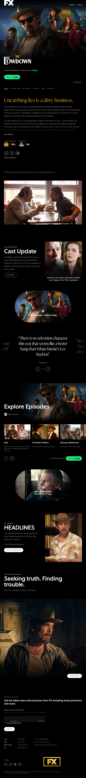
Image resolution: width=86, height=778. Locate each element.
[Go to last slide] (38, 369)
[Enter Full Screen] (80, 82)
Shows (72, 5)
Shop (5, 739)
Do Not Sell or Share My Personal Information (45, 745)
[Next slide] (48, 369)
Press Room (8, 745)
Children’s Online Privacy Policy (42, 742)
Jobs (5, 742)
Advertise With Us (22, 747)
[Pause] (74, 82)
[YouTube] (17, 153)
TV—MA (6, 760)
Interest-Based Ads (23, 745)
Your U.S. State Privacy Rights (41, 739)
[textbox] (25, 711)
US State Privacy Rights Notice (13, 723)
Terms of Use (13, 721)
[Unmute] (77, 82)
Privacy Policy (41, 721)
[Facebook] (12, 153)
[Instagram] (6, 153)
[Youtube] (15, 764)
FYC (5, 747)
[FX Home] (9, 3)
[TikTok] (20, 764)
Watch (79, 5)
